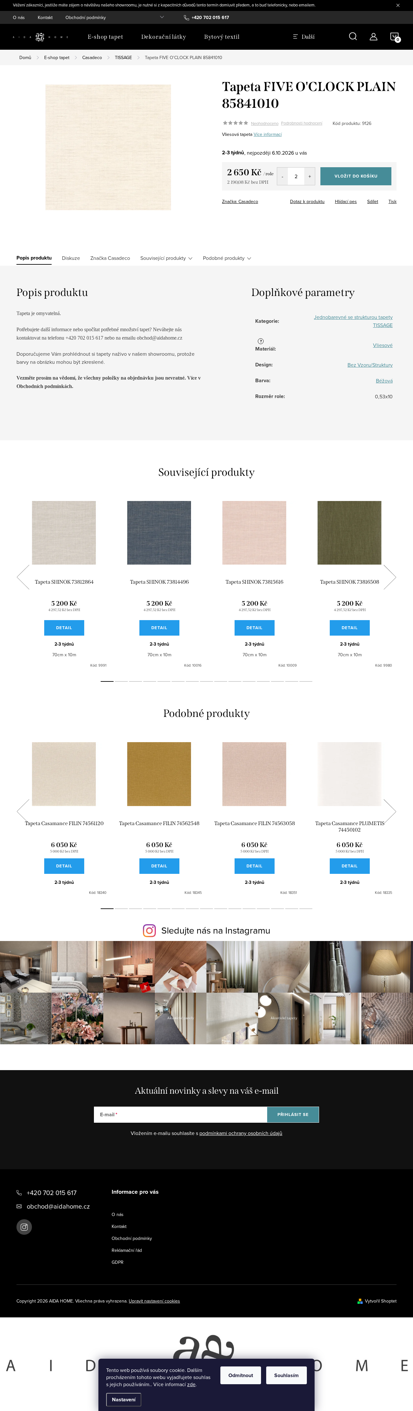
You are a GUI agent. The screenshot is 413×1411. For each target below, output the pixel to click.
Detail (64, 628)
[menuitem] (105, 37)
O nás (19, 17)
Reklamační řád (127, 1250)
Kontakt (45, 17)
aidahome (24, 1227)
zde (191, 1384)
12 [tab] (263, 681)
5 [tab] (163, 681)
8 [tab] (206, 681)
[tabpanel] (64, 584)
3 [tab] (135, 681)
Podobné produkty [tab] (224, 257)
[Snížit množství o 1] (282, 176)
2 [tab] (121, 681)
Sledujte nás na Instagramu (215, 930)
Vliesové (383, 345)
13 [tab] (277, 681)
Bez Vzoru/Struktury (370, 364)
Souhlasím (286, 1375)
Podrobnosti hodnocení (301, 123)
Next (389, 577)
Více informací (268, 134)
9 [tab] (220, 681)
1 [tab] (107, 681)
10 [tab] (234, 681)
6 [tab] (178, 681)
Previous (22, 577)
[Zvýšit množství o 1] (309, 176)
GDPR (118, 1262)
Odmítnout (240, 1375)
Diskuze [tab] (71, 257)
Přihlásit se (293, 1114)
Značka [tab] (110, 257)
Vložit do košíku (356, 176)
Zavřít (257, 199)
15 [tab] (305, 681)
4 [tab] (149, 681)
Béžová (384, 380)
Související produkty (163, 257)
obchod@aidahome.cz (58, 1206)
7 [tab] (192, 681)
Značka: (240, 201)
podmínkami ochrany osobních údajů (240, 1133)
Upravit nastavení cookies (154, 1301)
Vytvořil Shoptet (381, 1301)
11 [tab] (249, 681)
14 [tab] (291, 681)
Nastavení (124, 1399)
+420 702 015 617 (51, 1192)
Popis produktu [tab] (34, 257)
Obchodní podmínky (85, 17)
